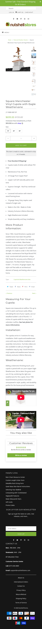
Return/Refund (21, 594)
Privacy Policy (21, 590)
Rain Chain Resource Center (15, 477)
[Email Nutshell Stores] (28, 19)
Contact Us (21, 586)
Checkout (29, 12)
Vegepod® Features (12, 496)
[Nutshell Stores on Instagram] (24, 19)
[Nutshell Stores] (21, 25)
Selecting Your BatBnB (13, 490)
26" (14, 131)
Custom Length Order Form (15, 480)
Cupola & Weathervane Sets (22, 279)
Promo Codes (10, 505)
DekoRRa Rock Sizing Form (15, 483)
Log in (11, 12)
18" (8, 131)
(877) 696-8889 (14, 566)
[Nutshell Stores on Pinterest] (21, 19)
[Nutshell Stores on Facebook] (13, 19)
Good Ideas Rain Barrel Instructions (18, 486)
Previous (9, 293)
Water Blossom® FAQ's (13, 499)
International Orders (21, 582)
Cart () (20, 12)
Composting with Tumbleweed (16, 493)
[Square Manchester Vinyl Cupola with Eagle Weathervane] (18, 59)
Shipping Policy (21, 598)
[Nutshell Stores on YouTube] (17, 19)
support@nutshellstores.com (20, 570)
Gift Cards (9, 502)
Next (33, 293)
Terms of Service (21, 603)
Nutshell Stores (23, 608)
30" (20, 131)
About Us (21, 578)
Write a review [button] (21, 455)
